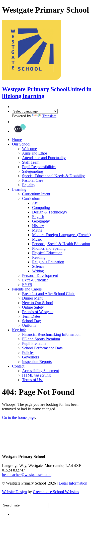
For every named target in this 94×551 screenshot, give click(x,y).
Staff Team (30, 162)
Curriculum (31, 198)
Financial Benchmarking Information (51, 334)
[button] (13, 122)
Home (17, 139)
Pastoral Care (32, 180)
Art (34, 203)
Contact (18, 366)
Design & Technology (49, 212)
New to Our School (37, 303)
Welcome (29, 148)
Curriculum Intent (36, 194)
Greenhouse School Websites (56, 492)
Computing (41, 207)
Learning (19, 189)
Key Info (19, 330)
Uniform (29, 325)
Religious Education (48, 262)
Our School (21, 144)
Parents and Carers (27, 289)
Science (38, 266)
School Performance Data (42, 348)
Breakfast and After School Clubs (48, 293)
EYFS (27, 284)
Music (37, 239)
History (38, 226)
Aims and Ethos (34, 153)
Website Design (14, 492)
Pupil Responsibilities (39, 167)
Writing (38, 271)
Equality (28, 185)
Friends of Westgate (37, 312)
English (38, 216)
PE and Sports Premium (41, 339)
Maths (37, 230)
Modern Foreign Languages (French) (61, 235)
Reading (38, 257)
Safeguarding (32, 171)
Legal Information (73, 483)
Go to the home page (18, 417)
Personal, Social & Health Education (61, 244)
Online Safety (33, 307)
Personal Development (40, 275)
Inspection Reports (37, 361)
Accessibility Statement (40, 371)
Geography (41, 221)
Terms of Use (32, 380)
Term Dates (31, 316)
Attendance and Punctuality (44, 158)
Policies (28, 352)
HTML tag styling (36, 375)
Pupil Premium (34, 343)
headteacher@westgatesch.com (26, 474)
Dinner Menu (32, 298)
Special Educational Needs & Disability (53, 176)
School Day (31, 321)
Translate (49, 116)
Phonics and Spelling (48, 248)
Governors (30, 357)
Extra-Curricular (35, 280)
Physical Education (47, 253)
